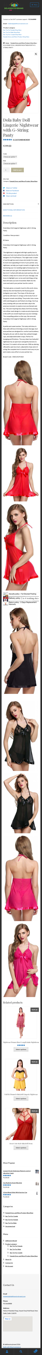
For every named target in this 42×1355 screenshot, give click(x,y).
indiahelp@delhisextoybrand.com (18, 23)
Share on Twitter (11, 188)
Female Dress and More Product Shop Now (16, 37)
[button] (36, 54)
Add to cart (17, 170)
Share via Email (11, 196)
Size (4, 161)
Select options (21, 1049)
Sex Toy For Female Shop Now (12, 30)
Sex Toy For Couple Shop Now (12, 34)
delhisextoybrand (11, 1241)
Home (7, 43)
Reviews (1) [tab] (7, 216)
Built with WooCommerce (12, 1347)
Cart (32, 1350)
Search (21, 1351)
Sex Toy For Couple (11, 1216)
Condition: (6, 235)
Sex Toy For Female (11, 1219)
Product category (11, 1244)
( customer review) (21, 140)
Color (5, 154)
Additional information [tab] (14, 210)
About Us (8, 1259)
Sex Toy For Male (11, 1223)
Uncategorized (10, 1226)
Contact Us (9, 1263)
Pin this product (11, 193)
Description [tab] (8, 204)
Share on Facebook (12, 190)
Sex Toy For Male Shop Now (11, 32)
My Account (9, 1266)
